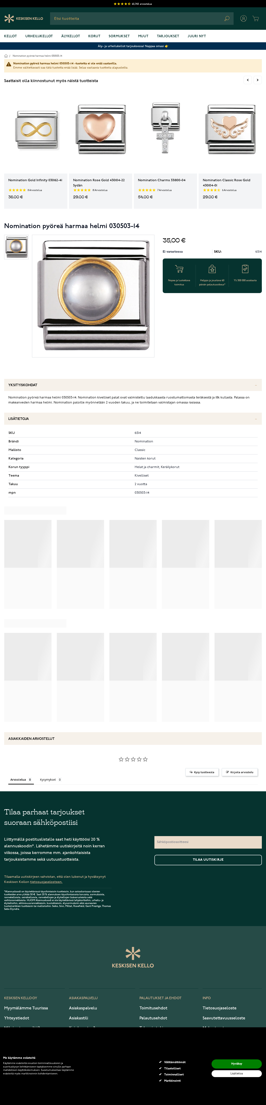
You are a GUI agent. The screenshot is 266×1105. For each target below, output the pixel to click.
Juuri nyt (197, 36)
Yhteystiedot (16, 1018)
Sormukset (119, 36)
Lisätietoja (18, 419)
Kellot (10, 36)
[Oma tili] (243, 18)
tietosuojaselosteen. (46, 882)
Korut (94, 36)
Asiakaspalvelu (83, 1008)
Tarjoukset (168, 36)
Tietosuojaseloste (219, 1008)
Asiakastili (78, 1018)
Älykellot (70, 36)
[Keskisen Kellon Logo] (23, 18)
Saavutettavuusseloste (224, 1018)
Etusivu (6, 55)
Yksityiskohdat (22, 385)
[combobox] (142, 18)
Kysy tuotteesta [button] (204, 772)
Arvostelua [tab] (18, 780)
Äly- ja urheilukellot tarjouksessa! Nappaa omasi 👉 (133, 46)
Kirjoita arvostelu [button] (241, 772)
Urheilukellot (39, 36)
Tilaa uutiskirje (208, 860)
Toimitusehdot (153, 1008)
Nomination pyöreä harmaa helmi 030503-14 (37, 55)
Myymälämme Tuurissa (26, 1008)
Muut (143, 36)
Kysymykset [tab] (48, 780)
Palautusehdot (153, 1018)
